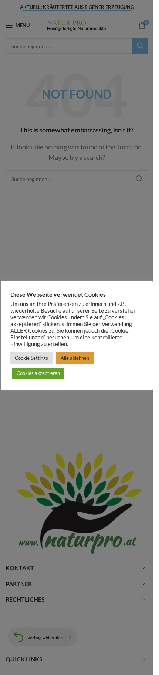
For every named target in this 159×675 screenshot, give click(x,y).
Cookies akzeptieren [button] (38, 373)
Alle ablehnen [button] (75, 358)
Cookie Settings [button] (31, 358)
